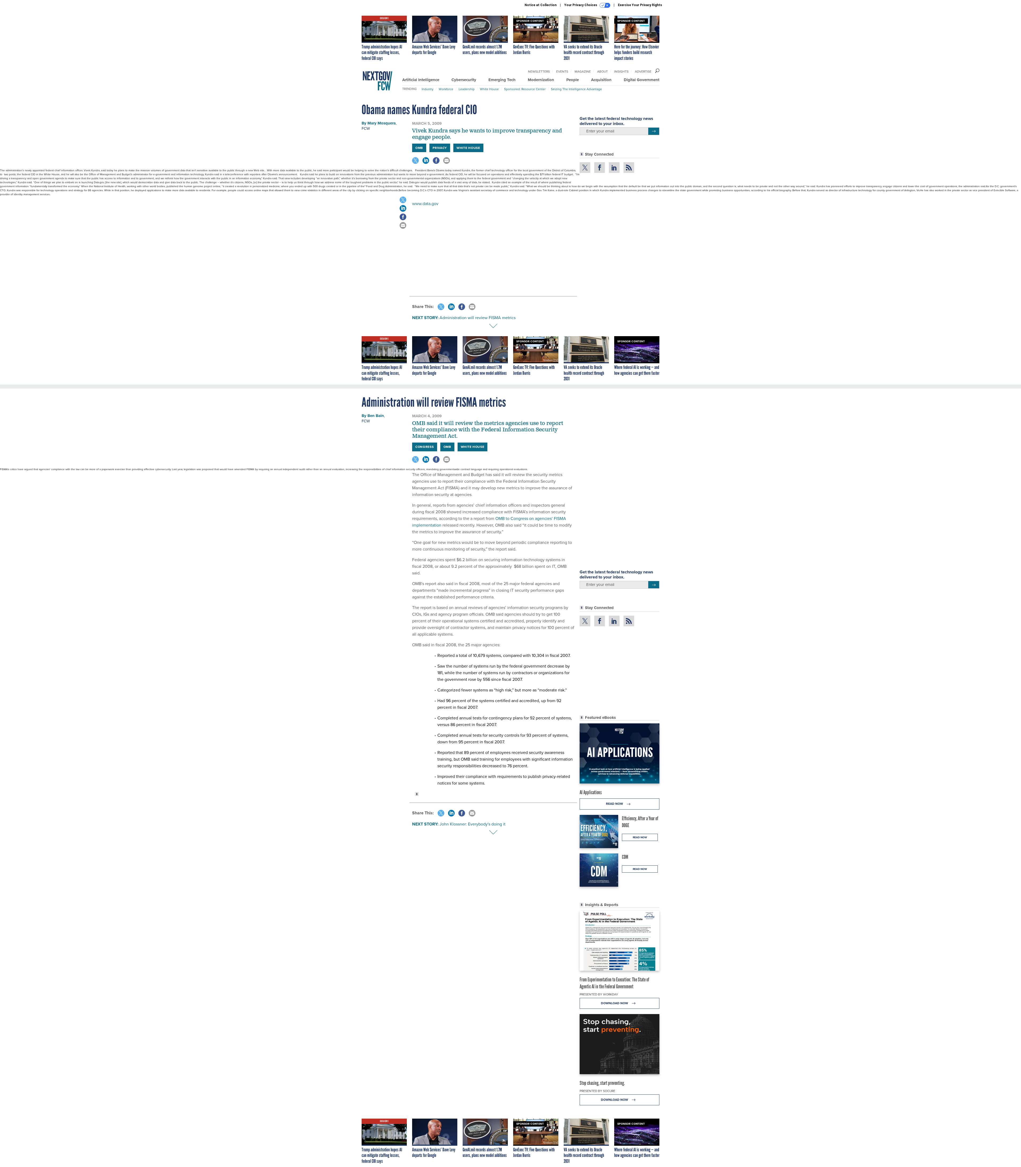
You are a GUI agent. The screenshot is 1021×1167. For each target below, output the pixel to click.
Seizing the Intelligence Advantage (576, 89)
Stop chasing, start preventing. (602, 1083)
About (602, 71)
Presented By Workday (599, 994)
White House (489, 89)
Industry (427, 89)
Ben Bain (375, 416)
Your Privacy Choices (581, 5)
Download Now (615, 1003)
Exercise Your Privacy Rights (640, 5)
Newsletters (539, 71)
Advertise (643, 71)
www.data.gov (425, 204)
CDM (625, 857)
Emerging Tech (502, 80)
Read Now (615, 803)
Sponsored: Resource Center (525, 89)
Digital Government (641, 80)
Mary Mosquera (381, 123)
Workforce (446, 89)
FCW (366, 128)
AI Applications (591, 792)
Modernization (541, 80)
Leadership (467, 89)
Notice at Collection (540, 5)
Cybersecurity (463, 80)
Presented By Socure (597, 1091)
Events (562, 71)
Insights (621, 71)
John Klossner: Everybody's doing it (472, 824)
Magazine (583, 71)
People (572, 80)
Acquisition (601, 80)
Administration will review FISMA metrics (478, 318)
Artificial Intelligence (420, 80)
